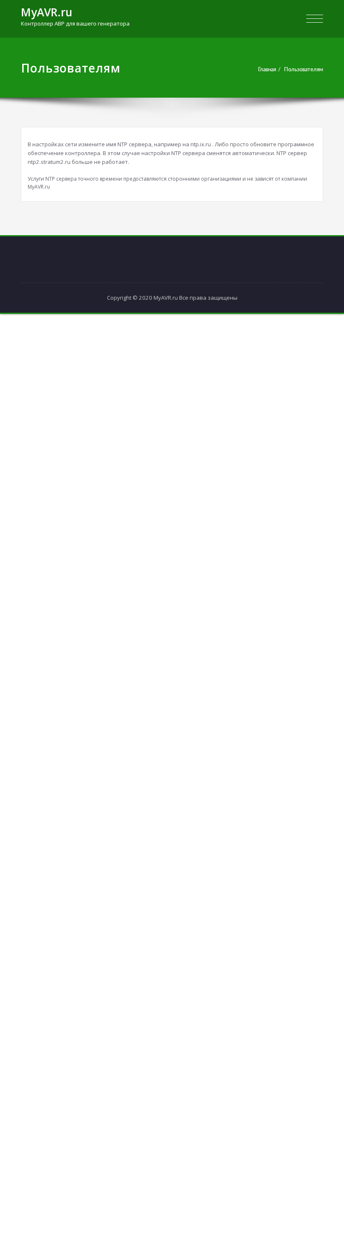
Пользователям (303, 70)
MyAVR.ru (46, 12)
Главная (267, 70)
